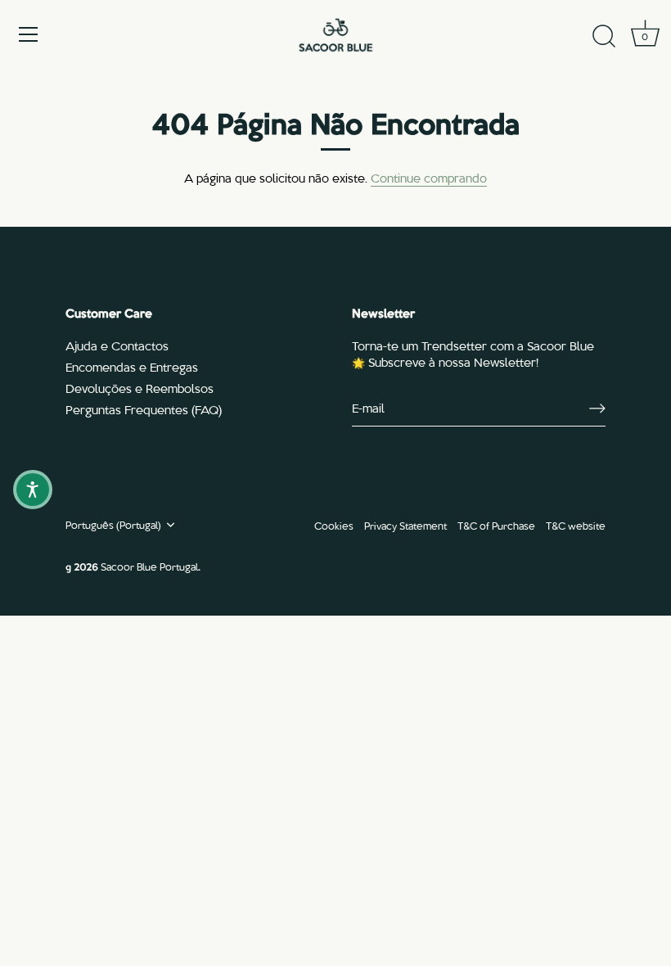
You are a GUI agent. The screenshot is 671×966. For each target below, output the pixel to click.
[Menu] (29, 34)
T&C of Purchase (496, 525)
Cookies (334, 525)
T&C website (576, 525)
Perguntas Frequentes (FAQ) (143, 409)
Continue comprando (429, 177)
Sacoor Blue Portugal (149, 566)
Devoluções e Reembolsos (139, 388)
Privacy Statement (405, 525)
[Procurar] (604, 37)
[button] (32, 489)
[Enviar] (597, 407)
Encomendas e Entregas (131, 367)
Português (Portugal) (113, 524)
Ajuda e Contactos (117, 345)
